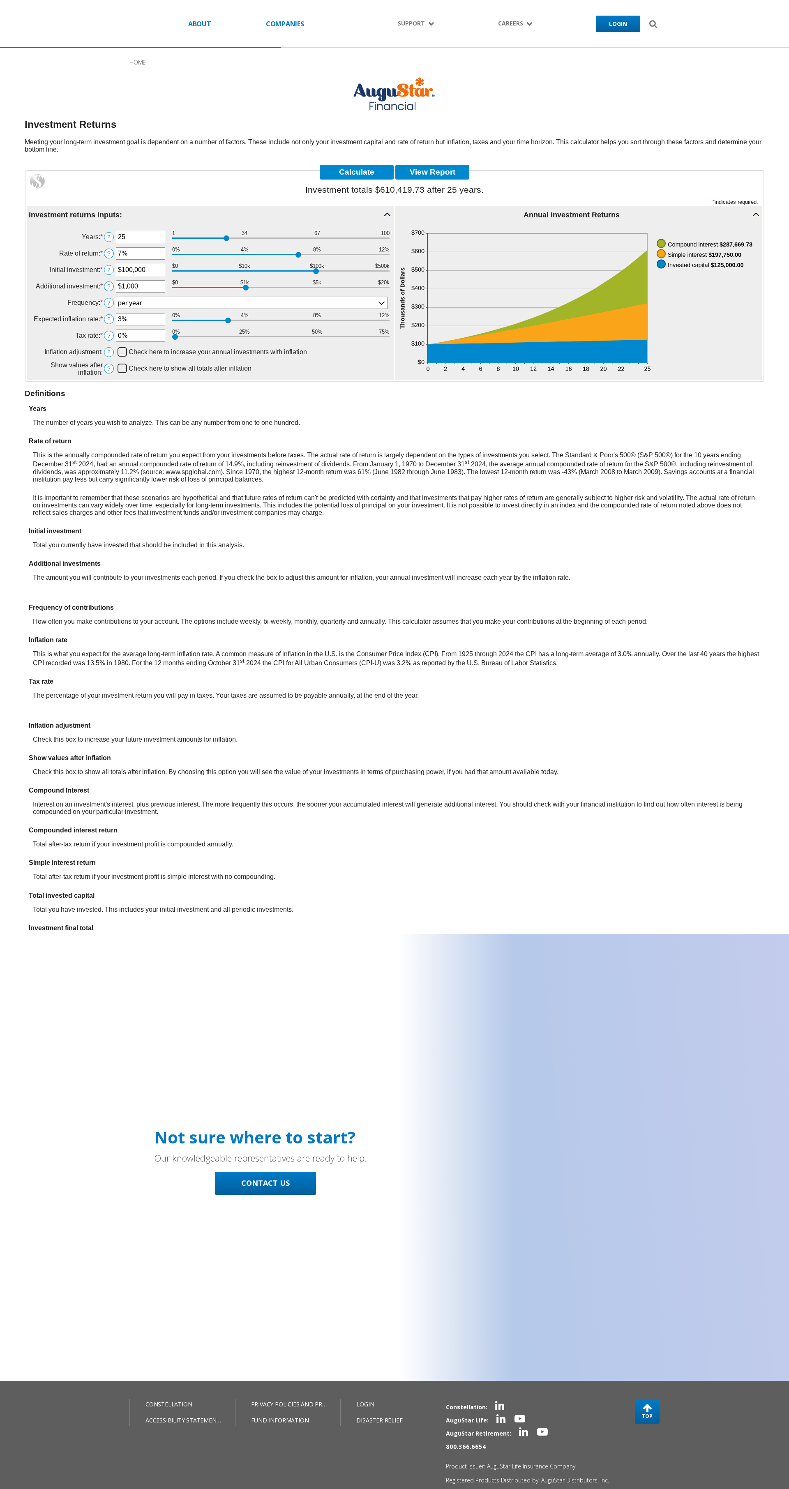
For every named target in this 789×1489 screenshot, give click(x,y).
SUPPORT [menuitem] (411, 23)
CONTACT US (265, 1183)
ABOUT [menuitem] (199, 23)
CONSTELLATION (168, 1404)
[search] (653, 23)
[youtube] (519, 1420)
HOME (137, 62)
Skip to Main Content (131, 23)
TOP (647, 1416)
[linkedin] (499, 1407)
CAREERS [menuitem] (510, 23)
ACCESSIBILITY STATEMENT (182, 1420)
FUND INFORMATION (280, 1420)
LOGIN (618, 24)
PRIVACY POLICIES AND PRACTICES (298, 1404)
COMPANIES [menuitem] (285, 23)
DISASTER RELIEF (379, 1420)
